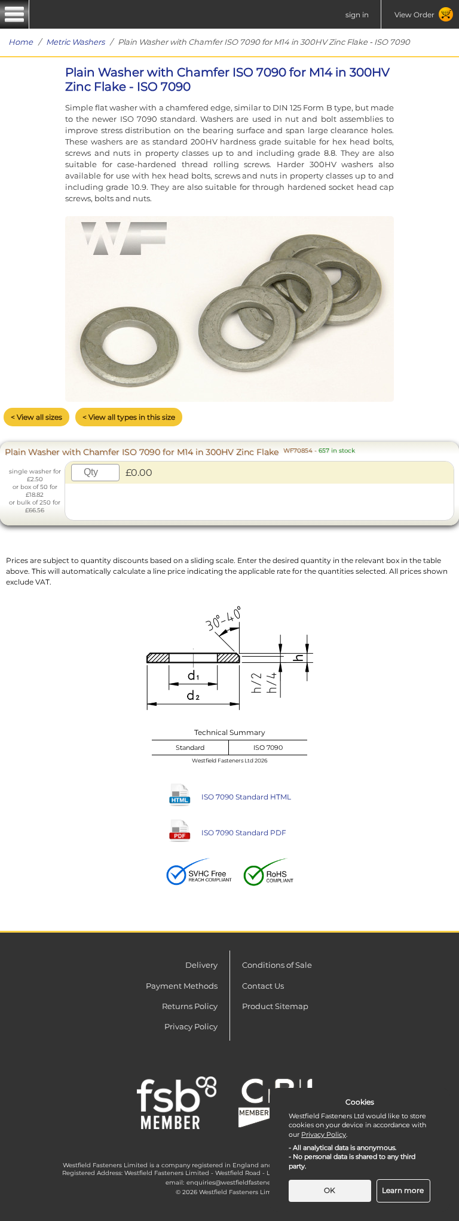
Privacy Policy (191, 1026)
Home (20, 42)
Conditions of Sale (277, 965)
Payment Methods (182, 986)
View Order (414, 14)
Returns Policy (190, 1006)
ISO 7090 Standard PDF (243, 832)
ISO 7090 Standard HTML (246, 796)
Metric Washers (75, 42)
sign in (357, 14)
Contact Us (263, 986)
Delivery (201, 965)
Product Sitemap (275, 1006)
